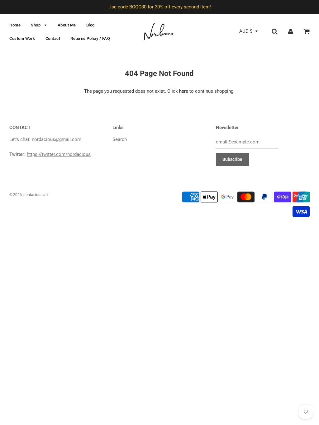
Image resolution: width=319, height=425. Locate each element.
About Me (67, 25)
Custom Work (22, 38)
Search (119, 139)
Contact (52, 38)
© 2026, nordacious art (28, 195)
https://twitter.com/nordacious (59, 154)
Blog (90, 25)
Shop (36, 25)
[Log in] (290, 31)
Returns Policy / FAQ (90, 38)
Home (15, 25)
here (183, 91)
